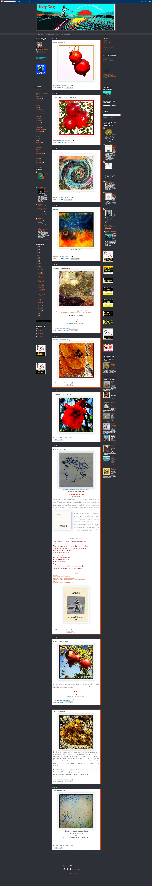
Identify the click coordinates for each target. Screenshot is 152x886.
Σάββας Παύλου (40, 330)
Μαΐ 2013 (40, 305)
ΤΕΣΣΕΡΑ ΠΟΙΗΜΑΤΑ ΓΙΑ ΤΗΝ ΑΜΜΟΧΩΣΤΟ (113, 458)
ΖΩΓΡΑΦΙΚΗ (60, 199)
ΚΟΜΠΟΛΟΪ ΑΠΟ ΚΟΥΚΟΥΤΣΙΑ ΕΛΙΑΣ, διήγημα (113, 425)
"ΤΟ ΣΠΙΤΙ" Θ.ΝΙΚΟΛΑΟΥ (108, 47)
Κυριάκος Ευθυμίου (41, 219)
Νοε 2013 (40, 269)
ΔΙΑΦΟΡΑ (37, 116)
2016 (38, 261)
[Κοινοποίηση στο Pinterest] (72, 88)
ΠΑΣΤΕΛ (37, 138)
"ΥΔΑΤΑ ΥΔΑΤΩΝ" (39, 96)
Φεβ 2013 (40, 310)
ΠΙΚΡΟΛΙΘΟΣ (38, 142)
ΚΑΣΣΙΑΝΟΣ (40, 218)
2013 (38, 266)
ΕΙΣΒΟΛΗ (37, 125)
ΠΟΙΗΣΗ (59, 330)
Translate (113, 117)
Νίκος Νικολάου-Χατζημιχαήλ (42, 49)
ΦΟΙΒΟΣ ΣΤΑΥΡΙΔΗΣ (40, 153)
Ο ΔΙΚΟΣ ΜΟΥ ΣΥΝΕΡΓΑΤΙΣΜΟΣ (75, 696)
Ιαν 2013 (39, 311)
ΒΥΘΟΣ (55, 209)
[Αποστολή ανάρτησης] (72, 85)
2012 (38, 313)
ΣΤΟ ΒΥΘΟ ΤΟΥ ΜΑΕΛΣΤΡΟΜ (62, 152)
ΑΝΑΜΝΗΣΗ (38, 103)
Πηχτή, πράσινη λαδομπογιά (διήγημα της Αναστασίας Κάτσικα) (42, 209)
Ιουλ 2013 (40, 302)
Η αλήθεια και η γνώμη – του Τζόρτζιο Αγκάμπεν (42, 230)
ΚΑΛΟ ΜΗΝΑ (113, 402)
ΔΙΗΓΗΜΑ (38, 118)
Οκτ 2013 (40, 270)
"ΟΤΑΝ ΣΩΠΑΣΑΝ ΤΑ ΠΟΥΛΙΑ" (42, 93)
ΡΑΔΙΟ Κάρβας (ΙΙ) (108, 225)
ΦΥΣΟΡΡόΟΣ (38, 155)
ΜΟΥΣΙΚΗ (105, 49)
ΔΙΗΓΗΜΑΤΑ (38, 120)
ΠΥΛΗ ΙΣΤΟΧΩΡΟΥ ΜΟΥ (52, 34)
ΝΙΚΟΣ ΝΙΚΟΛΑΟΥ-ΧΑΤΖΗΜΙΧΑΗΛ (107, 59)
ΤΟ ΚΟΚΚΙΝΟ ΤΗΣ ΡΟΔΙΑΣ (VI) (62, 394)
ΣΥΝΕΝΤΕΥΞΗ (38, 147)
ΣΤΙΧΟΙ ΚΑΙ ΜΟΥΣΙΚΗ (110, 182)
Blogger (82, 873)
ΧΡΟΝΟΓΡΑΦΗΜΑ (39, 162)
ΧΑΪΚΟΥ (37, 158)
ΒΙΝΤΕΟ (37, 107)
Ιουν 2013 (40, 304)
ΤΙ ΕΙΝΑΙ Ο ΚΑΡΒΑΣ (65, 34)
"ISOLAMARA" (39, 98)
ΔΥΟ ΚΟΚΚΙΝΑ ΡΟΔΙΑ (59, 42)
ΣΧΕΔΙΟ (63, 632)
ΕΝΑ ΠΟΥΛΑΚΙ (114, 129)
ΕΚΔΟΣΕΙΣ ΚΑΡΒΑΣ (107, 44)
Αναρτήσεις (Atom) (79, 858)
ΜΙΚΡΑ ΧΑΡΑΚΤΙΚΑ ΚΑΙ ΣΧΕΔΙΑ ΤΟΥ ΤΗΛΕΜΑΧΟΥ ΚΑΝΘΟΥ (109, 75)
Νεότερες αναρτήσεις (58, 852)
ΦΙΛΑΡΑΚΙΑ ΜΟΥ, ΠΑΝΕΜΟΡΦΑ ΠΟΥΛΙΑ (113, 364)
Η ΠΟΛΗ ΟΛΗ (113, 435)
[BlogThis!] (67, 88)
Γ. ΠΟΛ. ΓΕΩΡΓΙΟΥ (39, 111)
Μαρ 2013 (40, 308)
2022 (38, 252)
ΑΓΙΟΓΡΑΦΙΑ (38, 100)
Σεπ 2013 (39, 272)
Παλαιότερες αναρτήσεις (93, 852)
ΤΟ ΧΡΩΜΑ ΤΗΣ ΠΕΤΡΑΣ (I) (61, 340)
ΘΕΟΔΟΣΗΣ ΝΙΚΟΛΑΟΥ (40, 129)
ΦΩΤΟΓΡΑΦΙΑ (60, 87)
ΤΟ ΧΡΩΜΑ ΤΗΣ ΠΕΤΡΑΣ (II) (61, 268)
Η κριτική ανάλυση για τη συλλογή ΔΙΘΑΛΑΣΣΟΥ (76, 323)
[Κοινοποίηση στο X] (69, 88)
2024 (38, 249)
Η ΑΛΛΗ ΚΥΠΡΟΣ (41, 333)
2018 (38, 258)
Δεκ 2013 (39, 267)
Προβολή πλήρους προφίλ (40, 52)
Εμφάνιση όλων (47, 239)
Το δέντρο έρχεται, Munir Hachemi (46, 175)
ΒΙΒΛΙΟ (37, 105)
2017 (38, 260)
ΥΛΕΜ (37, 151)
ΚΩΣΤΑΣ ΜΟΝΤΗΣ (39, 131)
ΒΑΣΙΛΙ (106, 208)
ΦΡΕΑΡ (39, 228)
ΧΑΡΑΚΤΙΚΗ (38, 160)
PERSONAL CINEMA (113, 414)
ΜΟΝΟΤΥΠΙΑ (66, 258)
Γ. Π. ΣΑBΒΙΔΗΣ (39, 109)
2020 (38, 255)
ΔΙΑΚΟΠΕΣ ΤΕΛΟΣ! (59, 791)
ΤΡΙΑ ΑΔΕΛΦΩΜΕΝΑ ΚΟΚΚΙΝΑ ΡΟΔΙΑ (64, 97)
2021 (38, 254)
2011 (38, 315)
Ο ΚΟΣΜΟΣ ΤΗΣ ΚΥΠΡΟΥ (113, 469)
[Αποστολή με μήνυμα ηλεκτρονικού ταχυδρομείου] (65, 88)
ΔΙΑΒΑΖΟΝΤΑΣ (41, 172)
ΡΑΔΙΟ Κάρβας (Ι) (108, 181)
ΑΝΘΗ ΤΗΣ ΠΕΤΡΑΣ (59, 712)
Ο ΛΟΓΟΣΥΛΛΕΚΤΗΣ (109, 127)
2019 (38, 257)
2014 (38, 264)
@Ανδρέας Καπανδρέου (42, 187)
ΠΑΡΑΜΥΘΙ (38, 136)
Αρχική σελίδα (40, 34)
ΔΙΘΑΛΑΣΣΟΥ (38, 122)
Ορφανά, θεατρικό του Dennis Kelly (46, 190)
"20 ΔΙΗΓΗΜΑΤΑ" (39, 89)
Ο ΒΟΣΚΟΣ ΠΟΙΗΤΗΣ (59, 449)
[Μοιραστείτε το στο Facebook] (70, 88)
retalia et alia (40, 336)
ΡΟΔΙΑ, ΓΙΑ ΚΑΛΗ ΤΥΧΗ (60, 641)
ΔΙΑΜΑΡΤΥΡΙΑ (39, 114)
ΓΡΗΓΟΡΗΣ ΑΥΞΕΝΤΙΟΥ (113, 382)
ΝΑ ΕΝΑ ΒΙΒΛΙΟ (108, 144)
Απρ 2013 (40, 307)
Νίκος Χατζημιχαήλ (108, 60)
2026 (38, 246)
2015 (38, 263)
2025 (38, 247)
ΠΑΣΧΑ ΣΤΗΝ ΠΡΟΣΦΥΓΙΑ (114, 211)
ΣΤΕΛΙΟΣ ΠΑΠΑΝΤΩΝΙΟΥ (114, 194)
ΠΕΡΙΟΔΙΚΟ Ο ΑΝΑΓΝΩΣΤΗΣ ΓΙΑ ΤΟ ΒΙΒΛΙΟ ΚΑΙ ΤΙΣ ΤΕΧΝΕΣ (42, 206)
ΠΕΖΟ (37, 140)
